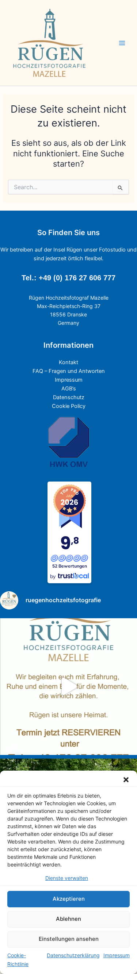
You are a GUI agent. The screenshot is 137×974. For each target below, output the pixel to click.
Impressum (116, 955)
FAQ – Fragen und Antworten (69, 371)
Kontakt (68, 362)
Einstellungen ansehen (69, 938)
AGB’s (68, 388)
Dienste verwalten (66, 878)
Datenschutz (68, 397)
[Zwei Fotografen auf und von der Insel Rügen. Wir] (68, 686)
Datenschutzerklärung (73, 955)
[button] (126, 779)
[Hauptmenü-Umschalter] (122, 43)
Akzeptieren (69, 898)
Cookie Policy (68, 406)
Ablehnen (68, 918)
